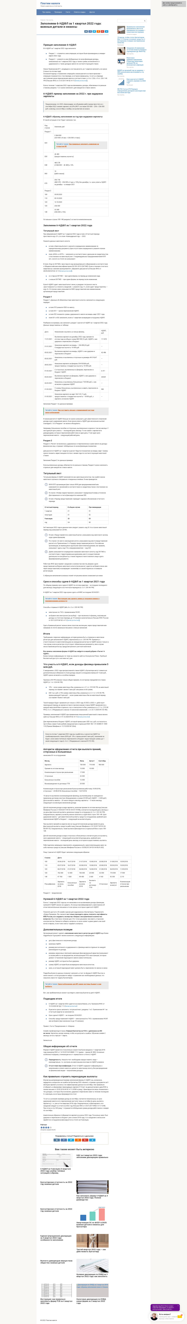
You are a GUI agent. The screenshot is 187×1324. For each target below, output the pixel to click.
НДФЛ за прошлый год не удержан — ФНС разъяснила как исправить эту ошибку (131, 72)
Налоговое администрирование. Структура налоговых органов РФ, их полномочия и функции (135, 61)
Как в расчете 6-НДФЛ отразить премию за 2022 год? (136, 81)
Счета (68, 12)
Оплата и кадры (80, 12)
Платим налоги (50, 3)
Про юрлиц (46, 12)
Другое (92, 12)
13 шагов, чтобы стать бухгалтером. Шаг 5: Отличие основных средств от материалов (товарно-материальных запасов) (131, 40)
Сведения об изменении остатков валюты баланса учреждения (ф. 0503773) (136, 49)
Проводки (58, 12)
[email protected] (81, 81)
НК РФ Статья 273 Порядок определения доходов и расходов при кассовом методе (131, 90)
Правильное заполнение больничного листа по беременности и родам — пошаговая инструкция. (136, 29)
